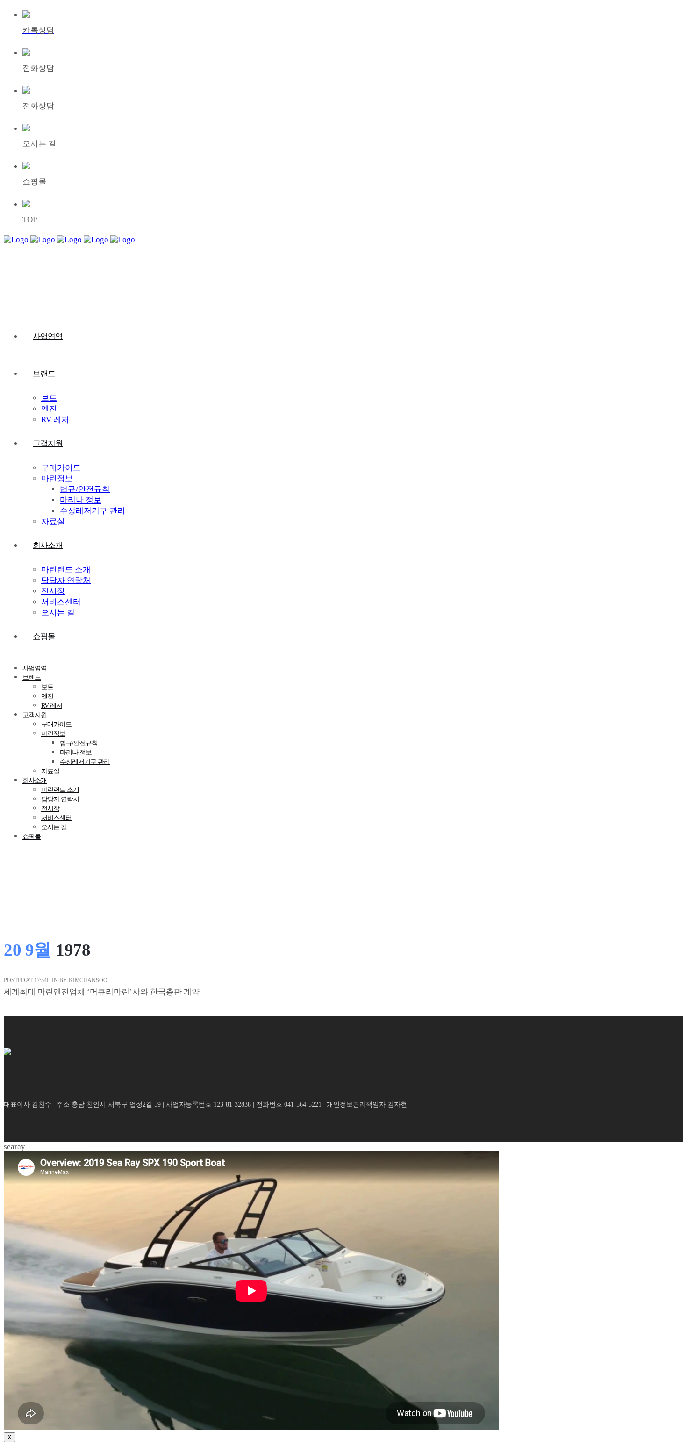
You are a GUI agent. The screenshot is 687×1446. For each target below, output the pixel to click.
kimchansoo (88, 980)
